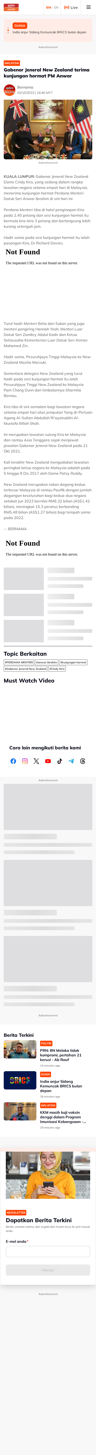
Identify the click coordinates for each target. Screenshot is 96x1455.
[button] (8, 28)
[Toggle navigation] (88, 7)
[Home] (11, 7)
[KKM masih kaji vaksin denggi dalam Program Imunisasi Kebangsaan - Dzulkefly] (20, 1111)
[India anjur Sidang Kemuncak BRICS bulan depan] (20, 1080)
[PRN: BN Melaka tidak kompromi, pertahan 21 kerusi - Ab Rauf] (20, 1049)
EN (56, 7)
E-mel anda (16, 1241)
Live (74, 7)
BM (48, 7)
